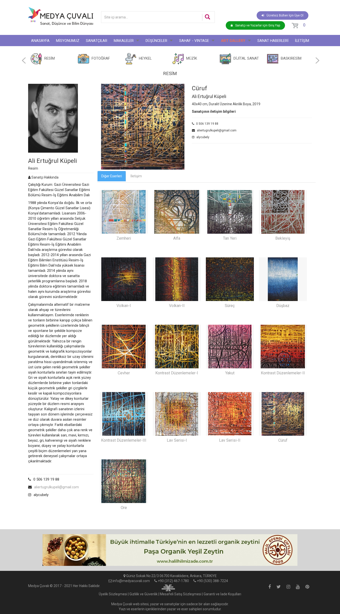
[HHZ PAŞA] (170, 550)
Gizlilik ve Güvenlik (143, 594)
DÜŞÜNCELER (156, 40)
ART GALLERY (233, 40)
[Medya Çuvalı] (60, 16)
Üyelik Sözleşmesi (113, 594)
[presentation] (24, 60)
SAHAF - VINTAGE (194, 40)
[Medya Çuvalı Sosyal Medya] (269, 587)
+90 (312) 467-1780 (173, 581)
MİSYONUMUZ (67, 40)
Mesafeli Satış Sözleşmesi (180, 594)
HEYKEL (145, 58)
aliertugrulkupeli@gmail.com (56, 487)
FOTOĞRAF (101, 58)
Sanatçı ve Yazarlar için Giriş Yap (257, 25)
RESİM (49, 58)
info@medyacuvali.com (131, 581)
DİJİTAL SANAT (246, 58)
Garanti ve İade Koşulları (222, 594)
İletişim (136, 176)
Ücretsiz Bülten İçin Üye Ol (285, 15)
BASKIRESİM (291, 58)
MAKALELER (124, 40)
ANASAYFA (40, 40)
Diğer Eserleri (111, 176)
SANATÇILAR (96, 40)
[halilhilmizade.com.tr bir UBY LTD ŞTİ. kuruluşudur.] (168, 587)
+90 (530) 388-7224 (212, 581)
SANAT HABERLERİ (272, 40)
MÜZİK (191, 58)
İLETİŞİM (302, 40)
